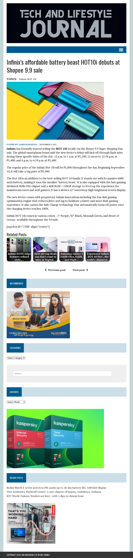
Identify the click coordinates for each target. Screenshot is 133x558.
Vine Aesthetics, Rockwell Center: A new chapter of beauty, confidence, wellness (54, 492)
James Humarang (28, 144)
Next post (79, 270)
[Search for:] (62, 373)
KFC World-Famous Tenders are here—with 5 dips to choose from (45, 496)
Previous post (57, 270)
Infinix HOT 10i (27, 79)
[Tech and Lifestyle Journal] (66, 23)
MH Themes (45, 554)
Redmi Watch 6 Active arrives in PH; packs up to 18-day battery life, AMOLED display (56, 487)
